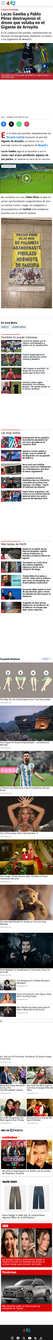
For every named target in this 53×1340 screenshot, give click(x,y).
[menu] (3, 3)
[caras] (26, 1226)
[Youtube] (29, 1338)
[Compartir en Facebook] (3, 124)
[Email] (26, 124)
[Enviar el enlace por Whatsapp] (19, 124)
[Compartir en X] (11, 124)
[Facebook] (18, 1338)
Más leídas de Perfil (13, 544)
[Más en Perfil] (16, 1130)
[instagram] (12, 1338)
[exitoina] (26, 1138)
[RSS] (35, 1338)
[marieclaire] (26, 1182)
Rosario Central (18, 327)
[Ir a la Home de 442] (10, 4)
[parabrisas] (26, 1273)
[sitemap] (41, 1338)
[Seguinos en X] (24, 1338)
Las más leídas (10, 433)
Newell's (5, 327)
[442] (26, 1330)
